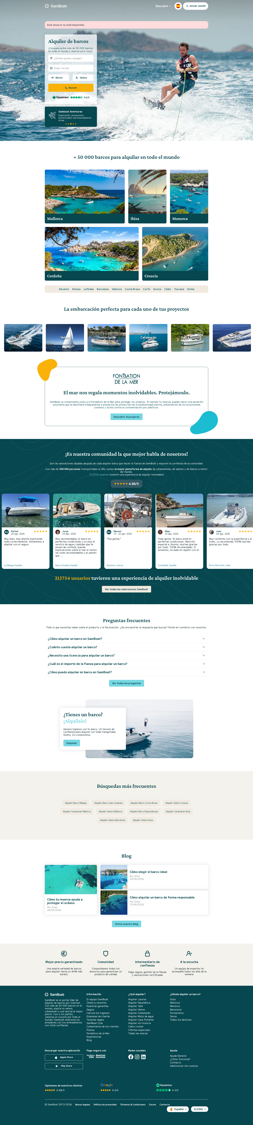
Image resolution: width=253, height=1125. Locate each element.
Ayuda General (178, 1055)
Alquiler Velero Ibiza (143, 820)
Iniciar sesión (197, 5)
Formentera (176, 1013)
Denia (173, 1016)
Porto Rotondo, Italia (219, 565)
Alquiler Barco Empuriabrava (144, 811)
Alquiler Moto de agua (140, 1016)
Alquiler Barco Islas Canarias (108, 802)
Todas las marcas (138, 1033)
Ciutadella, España (167, 565)
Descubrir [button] (162, 6)
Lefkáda (89, 289)
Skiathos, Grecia (115, 565)
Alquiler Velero (136, 1009)
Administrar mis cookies (184, 1065)
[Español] (178, 6)
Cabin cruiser (135, 1026)
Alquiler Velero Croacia (176, 802)
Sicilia (190, 289)
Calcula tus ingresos (98, 1013)
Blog (89, 1040)
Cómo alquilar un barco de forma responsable (162, 897)
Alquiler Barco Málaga (75, 802)
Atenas (76, 289)
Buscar (72, 87)
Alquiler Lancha (137, 999)
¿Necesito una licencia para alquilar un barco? (81, 655)
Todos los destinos (181, 1019)
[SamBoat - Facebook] (130, 1056)
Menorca (175, 1006)
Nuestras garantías (97, 1006)
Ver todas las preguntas (126, 683)
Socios (152, 1104)
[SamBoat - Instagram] (137, 1056)
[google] (106, 1085)
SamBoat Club (95, 1023)
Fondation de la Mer (98, 1033)
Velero (83, 77)
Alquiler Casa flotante (141, 1019)
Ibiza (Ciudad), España (66, 565)
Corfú (146, 289)
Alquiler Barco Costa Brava (144, 802)
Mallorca (175, 1002)
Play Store (66, 1065)
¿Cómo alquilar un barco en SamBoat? (75, 638)
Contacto (175, 1062)
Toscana (179, 289)
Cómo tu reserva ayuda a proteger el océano (65, 901)
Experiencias (94, 1036)
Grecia (157, 289)
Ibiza (173, 999)
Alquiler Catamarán (139, 1013)
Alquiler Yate (135, 1006)
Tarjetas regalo (95, 1019)
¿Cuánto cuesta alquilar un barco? (72, 647)
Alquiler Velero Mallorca (110, 811)
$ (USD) (198, 1109)
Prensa (90, 1030)
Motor (59, 77)
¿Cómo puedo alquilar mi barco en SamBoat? (80, 672)
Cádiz (167, 289)
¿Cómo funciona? (180, 1059)
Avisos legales (82, 1104)
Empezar (71, 743)
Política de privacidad (105, 1104)
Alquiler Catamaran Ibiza (178, 811)
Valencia (117, 289)
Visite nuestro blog (126, 924)
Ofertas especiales (139, 1030)
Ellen (55, 907)
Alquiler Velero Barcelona (112, 820)
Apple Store (66, 1057)
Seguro (90, 1009)
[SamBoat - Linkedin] (143, 1056)
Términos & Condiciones (133, 1104)
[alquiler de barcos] (56, 6)
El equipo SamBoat (97, 999)
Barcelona (103, 289)
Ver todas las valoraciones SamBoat (126, 589)
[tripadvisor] (164, 1085)
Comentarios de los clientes (103, 1026)
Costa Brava (132, 289)
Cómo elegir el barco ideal (148, 872)
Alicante (64, 289)
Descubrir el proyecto (127, 416)
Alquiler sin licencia (139, 1023)
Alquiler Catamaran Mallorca (77, 811)
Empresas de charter (98, 1016)
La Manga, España (13, 565)
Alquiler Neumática (139, 1002)
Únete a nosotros (97, 1002)
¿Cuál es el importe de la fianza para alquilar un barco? (87, 664)
